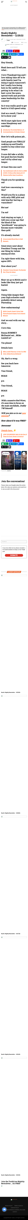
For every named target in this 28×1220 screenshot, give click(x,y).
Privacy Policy (8, 1205)
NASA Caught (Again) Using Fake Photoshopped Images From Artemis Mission (14, 313)
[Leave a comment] (4, 1209)
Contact (15, 1211)
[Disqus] (14, 513)
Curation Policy (15, 1207)
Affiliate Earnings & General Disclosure (14, 1209)
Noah (8, 40)
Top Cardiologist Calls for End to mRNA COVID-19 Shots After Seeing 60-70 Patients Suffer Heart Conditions (15, 173)
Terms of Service (18, 1205)
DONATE (14, 555)
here (3, 29)
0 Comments (16, 42)
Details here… (7, 430)
